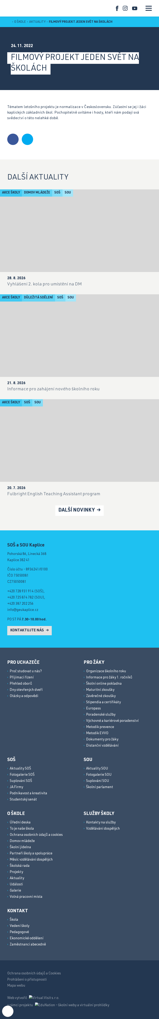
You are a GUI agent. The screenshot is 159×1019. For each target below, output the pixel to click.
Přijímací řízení (22, 677)
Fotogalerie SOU (99, 775)
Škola (14, 920)
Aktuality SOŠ (20, 769)
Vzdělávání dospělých (103, 829)
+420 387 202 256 (20, 604)
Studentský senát (23, 800)
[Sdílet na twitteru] (27, 139)
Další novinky (77, 510)
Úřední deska (20, 822)
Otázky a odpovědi (24, 696)
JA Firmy (16, 787)
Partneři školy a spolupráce (31, 853)
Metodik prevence (100, 727)
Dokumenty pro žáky (102, 739)
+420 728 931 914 (20, 591)
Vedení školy (19, 926)
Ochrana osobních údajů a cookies (36, 835)
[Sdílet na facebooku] (13, 139)
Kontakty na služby (101, 822)
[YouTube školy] (134, 8)
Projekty (16, 872)
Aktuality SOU (97, 769)
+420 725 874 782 (20, 598)
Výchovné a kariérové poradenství (112, 721)
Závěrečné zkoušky (101, 696)
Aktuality (37, 22)
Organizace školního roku (106, 671)
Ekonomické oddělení (26, 938)
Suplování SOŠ (21, 781)
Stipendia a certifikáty (103, 702)
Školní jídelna (20, 847)
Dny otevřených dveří (26, 690)
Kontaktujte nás (27, 630)
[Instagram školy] (125, 8)
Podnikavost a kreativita (28, 793)
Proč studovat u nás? (26, 671)
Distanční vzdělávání (102, 746)
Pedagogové (19, 932)
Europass (93, 708)
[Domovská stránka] (12, 7)
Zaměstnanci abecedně (28, 945)
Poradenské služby (101, 715)
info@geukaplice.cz (22, 610)
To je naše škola (22, 829)
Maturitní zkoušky (100, 690)
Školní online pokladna (104, 684)
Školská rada (20, 866)
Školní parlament (99, 787)
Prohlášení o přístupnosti (27, 980)
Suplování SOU (97, 781)
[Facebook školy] (117, 8)
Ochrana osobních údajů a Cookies (34, 973)
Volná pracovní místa (26, 897)
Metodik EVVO (97, 733)
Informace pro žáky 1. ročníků (109, 677)
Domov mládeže (22, 841)
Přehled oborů (21, 684)
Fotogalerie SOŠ (22, 775)
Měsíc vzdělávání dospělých (31, 860)
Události (16, 884)
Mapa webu (16, 986)
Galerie (15, 891)
